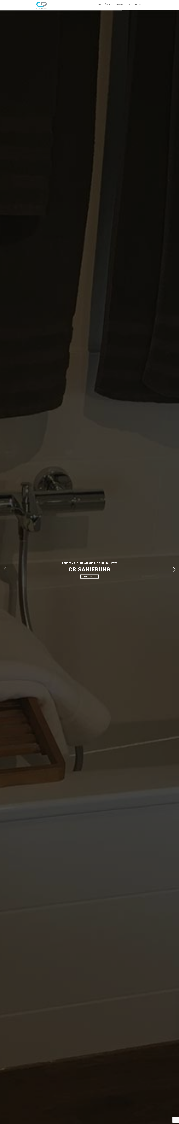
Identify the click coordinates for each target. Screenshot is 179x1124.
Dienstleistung (118, 4)
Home (99, 4)
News (128, 4)
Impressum (137, 4)
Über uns (107, 4)
